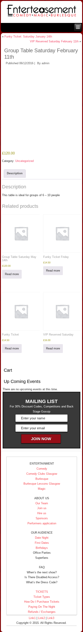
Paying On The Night (41, 606)
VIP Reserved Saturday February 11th (54, 41)
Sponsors (42, 518)
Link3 (50, 618)
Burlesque (41, 478)
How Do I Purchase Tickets (41, 601)
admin (45, 63)
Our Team (41, 503)
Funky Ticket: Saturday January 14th (28, 36)
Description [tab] (15, 173)
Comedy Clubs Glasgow (41, 473)
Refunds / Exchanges (42, 611)
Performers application (41, 523)
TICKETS (42, 591)
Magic (42, 488)
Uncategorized (24, 161)
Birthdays (42, 547)
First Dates (42, 542)
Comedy (42, 468)
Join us (41, 508)
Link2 (41, 618)
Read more (12, 274)
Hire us (41, 513)
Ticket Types (41, 596)
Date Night (41, 537)
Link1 (32, 618)
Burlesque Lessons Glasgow (41, 483)
